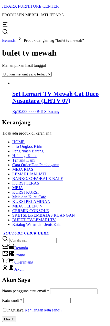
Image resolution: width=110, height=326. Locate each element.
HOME (18, 142)
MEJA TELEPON (27, 206)
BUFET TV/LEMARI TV (34, 220)
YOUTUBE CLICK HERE (25, 233)
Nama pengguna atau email (25, 291)
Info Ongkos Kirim (27, 146)
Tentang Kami (23, 160)
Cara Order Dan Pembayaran (35, 165)
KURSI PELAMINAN (31, 201)
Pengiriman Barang (27, 151)
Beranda (9, 40)
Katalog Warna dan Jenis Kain (36, 224)
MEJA (17, 188)
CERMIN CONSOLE (30, 210)
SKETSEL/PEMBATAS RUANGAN (43, 215)
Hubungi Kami (24, 155)
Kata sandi (12, 300)
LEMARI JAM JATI (29, 174)
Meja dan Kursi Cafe (29, 197)
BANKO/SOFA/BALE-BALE (37, 178)
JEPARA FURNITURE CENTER (30, 6)
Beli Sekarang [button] (48, 111)
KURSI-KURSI (25, 192)
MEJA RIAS (22, 169)
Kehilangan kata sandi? (43, 310)
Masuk (9, 319)
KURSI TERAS (25, 183)
